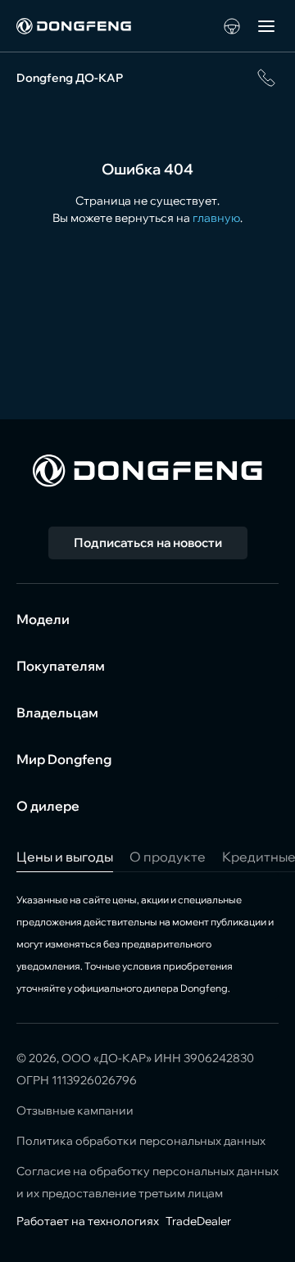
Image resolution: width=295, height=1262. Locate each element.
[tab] (64, 856)
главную (216, 217)
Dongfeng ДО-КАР (69, 77)
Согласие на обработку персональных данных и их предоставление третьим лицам (147, 1182)
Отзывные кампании (75, 1110)
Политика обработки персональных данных (141, 1140)
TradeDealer (197, 1221)
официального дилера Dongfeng (151, 988)
